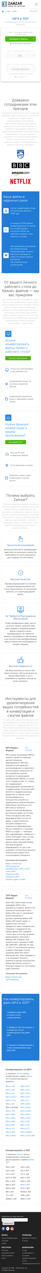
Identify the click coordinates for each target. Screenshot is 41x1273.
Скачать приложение (18, 358)
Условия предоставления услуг (29, 1258)
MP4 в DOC (25, 1093)
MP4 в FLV (25, 1100)
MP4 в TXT (10, 1128)
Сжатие (5, 1241)
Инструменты (7, 1255)
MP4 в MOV (10, 1114)
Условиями (29, 74)
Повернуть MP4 (12, 877)
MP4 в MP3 (25, 1114)
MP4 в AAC (10, 1090)
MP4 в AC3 (25, 1090)
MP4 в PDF (25, 1121)
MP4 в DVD (25, 1097)
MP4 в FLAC (11, 1100)
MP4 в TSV (25, 1125)
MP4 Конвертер (28, 749)
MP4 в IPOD (26, 1107)
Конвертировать (20, 69)
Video (8, 11)
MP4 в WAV (10, 1132)
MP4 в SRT (10, 1125)
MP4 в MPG (10, 1118)
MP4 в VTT (25, 1128)
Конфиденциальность (31, 1263)
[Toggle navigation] (36, 4)
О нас (24, 1250)
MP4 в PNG (10, 1121)
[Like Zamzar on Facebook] (4, 1228)
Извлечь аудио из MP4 (15, 879)
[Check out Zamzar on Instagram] (12, 1228)
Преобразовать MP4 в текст (18, 869)
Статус (25, 1241)
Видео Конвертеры (14, 863)
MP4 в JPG (10, 1111)
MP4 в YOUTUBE (28, 1135)
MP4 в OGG (25, 1118)
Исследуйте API (15, 442)
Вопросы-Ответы (29, 1238)
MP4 (15, 11)
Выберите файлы (18, 39)
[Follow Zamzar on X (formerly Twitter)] (8, 1228)
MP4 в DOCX (11, 1097)
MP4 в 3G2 (25, 1086)
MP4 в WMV (11, 1135)
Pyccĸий (33, 11)
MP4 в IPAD (25, 1104)
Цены (4, 1243)
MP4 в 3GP (10, 1086)
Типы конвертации (9, 1238)
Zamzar (20, 1073)
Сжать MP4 (11, 871)
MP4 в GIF (10, 1104)
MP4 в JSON (26, 1111)
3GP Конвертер (28, 897)
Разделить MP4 (12, 874)
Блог (4, 1258)
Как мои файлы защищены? (21, 43)
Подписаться (8, 1223)
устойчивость (28, 1253)
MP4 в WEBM (26, 1132)
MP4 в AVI (10, 1093)
